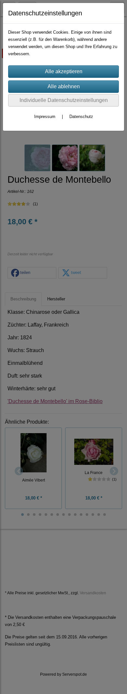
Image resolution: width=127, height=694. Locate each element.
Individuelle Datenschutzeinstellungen (64, 100)
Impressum (44, 116)
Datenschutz (81, 116)
